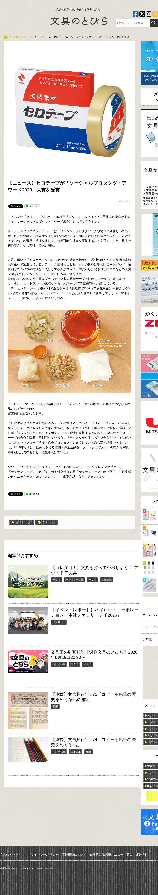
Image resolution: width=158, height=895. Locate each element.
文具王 (87, 664)
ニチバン (14, 217)
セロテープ (23, 522)
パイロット (59, 622)
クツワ (56, 579)
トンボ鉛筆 (59, 664)
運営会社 (142, 854)
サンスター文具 (74, 579)
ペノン (151, 715)
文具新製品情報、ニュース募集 (111, 854)
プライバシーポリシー (43, 854)
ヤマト (92, 579)
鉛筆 (55, 706)
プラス (74, 664)
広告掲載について (74, 854)
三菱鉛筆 (107, 579)
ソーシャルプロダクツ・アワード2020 (43, 221)
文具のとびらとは (12, 854)
